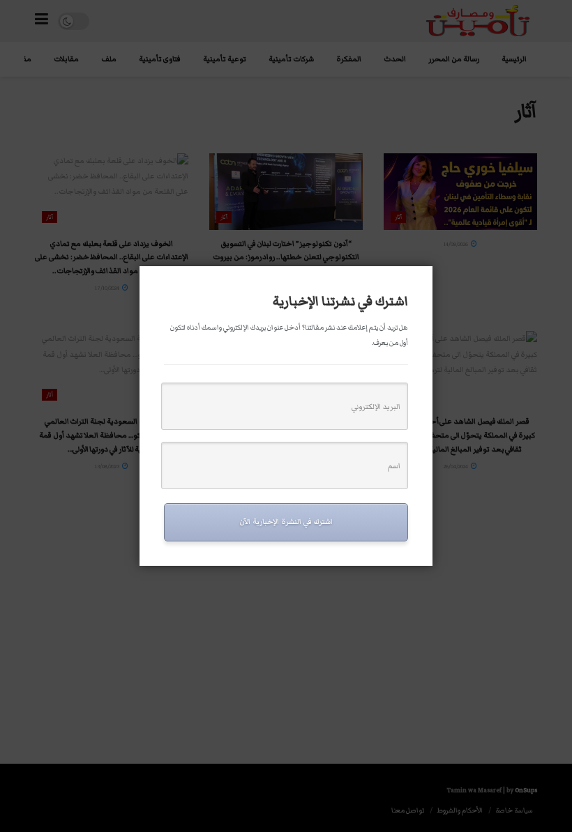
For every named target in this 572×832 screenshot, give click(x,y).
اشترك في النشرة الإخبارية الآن (286, 521)
